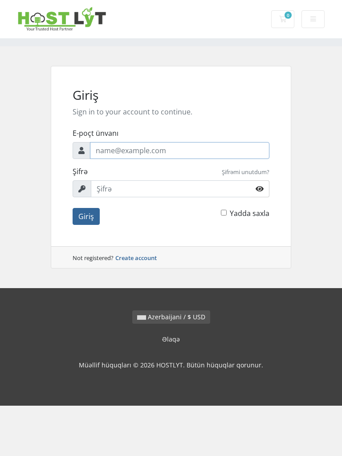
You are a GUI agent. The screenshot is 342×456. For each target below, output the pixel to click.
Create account (136, 258)
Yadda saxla (249, 213)
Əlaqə (171, 339)
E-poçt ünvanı (95, 133)
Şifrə (80, 171)
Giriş (86, 216)
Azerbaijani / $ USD (175, 317)
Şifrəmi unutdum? (245, 172)
